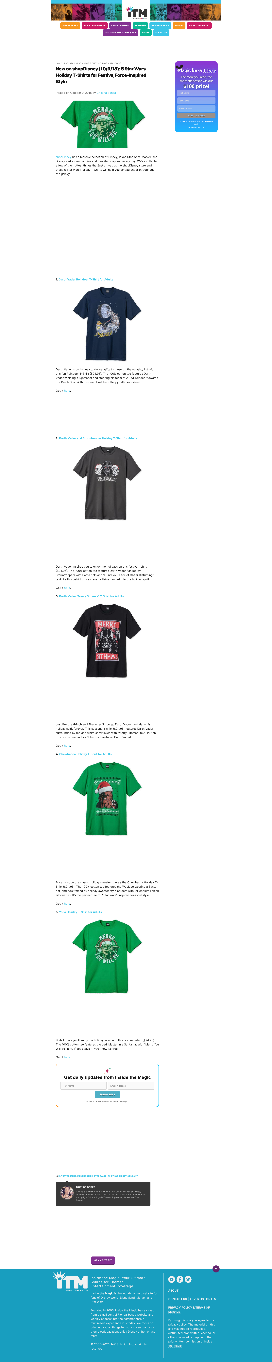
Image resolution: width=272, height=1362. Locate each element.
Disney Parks (70, 25)
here (67, 390)
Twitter (188, 1279)
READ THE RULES (196, 128)
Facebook (180, 1279)
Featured (140, 25)
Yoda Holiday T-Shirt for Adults (80, 912)
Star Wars (115, 63)
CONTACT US (177, 1299)
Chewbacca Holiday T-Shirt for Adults (85, 754)
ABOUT (173, 1290)
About (145, 33)
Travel (179, 25)
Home (59, 63)
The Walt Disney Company (123, 1176)
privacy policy (177, 1324)
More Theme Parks (94, 25)
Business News (160, 25)
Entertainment (120, 25)
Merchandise (85, 1176)
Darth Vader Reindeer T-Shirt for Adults (86, 279)
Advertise (161, 33)
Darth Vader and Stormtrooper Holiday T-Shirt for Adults (98, 438)
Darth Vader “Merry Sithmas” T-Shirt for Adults (91, 596)
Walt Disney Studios (95, 63)
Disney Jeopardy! (199, 25)
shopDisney (63, 157)
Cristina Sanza (106, 92)
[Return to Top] (216, 1268)
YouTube (171, 1279)
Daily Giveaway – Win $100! (120, 33)
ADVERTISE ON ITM (202, 1299)
